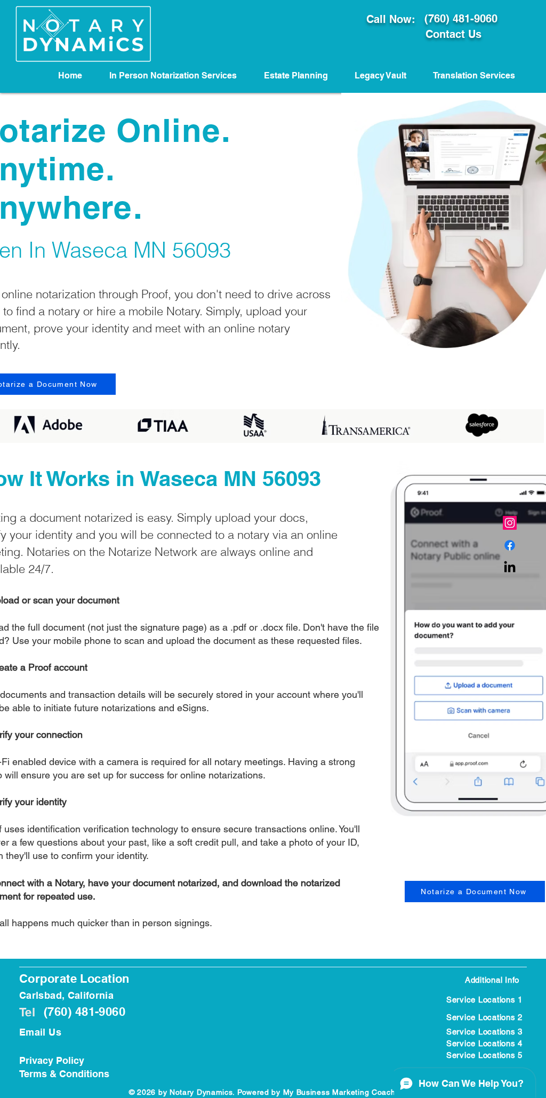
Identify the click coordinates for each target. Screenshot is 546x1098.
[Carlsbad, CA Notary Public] (510, 545)
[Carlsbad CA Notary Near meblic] (510, 568)
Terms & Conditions (64, 1073)
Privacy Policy (51, 1060)
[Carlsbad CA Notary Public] (510, 523)
